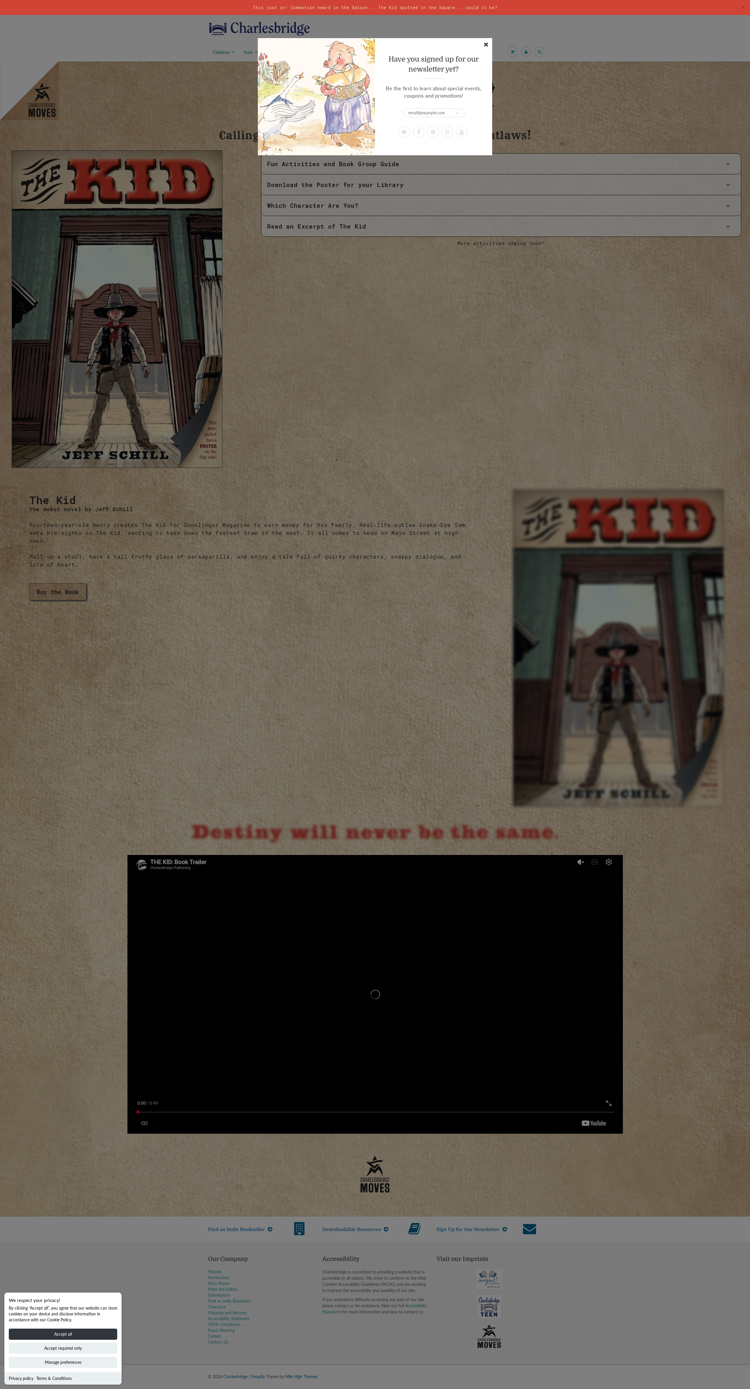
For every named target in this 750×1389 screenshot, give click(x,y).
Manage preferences (63, 1362)
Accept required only (63, 1348)
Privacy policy (21, 1378)
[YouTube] (462, 132)
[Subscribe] (457, 113)
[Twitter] (404, 132)
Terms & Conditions (54, 1378)
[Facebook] (419, 132)
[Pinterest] (433, 132)
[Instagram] (447, 132)
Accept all (63, 1334)
